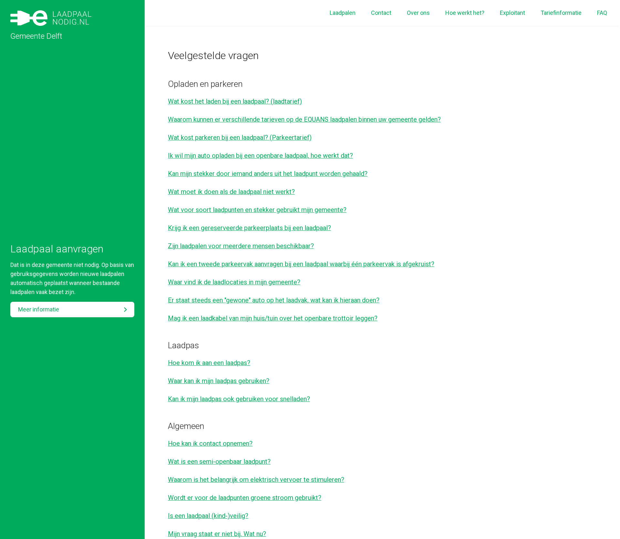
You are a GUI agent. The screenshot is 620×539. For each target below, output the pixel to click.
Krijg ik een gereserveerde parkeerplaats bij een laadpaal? (249, 228)
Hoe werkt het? (464, 12)
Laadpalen (343, 12)
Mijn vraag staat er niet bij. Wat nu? (217, 534)
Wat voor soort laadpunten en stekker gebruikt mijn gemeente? (257, 210)
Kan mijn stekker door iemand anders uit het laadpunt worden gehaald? (267, 174)
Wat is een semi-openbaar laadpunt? (219, 461)
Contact (381, 12)
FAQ (602, 12)
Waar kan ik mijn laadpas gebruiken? (218, 381)
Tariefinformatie (561, 12)
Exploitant (512, 12)
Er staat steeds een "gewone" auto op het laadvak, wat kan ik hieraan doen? (273, 300)
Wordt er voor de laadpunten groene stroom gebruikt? (244, 498)
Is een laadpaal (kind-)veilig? (208, 516)
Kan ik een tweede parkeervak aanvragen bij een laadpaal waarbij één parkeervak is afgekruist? (301, 264)
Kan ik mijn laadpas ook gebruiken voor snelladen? (239, 399)
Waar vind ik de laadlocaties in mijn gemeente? (234, 282)
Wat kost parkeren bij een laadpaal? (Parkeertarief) (240, 137)
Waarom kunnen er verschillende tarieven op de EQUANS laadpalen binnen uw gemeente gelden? (304, 119)
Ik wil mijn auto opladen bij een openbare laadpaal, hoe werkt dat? (260, 155)
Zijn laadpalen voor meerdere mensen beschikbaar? (241, 246)
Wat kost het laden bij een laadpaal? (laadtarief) (235, 101)
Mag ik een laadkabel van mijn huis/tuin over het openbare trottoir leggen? (272, 318)
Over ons (418, 12)
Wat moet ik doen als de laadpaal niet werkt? (231, 192)
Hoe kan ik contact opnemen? (210, 443)
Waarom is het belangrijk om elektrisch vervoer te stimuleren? (256, 479)
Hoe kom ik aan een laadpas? (209, 363)
